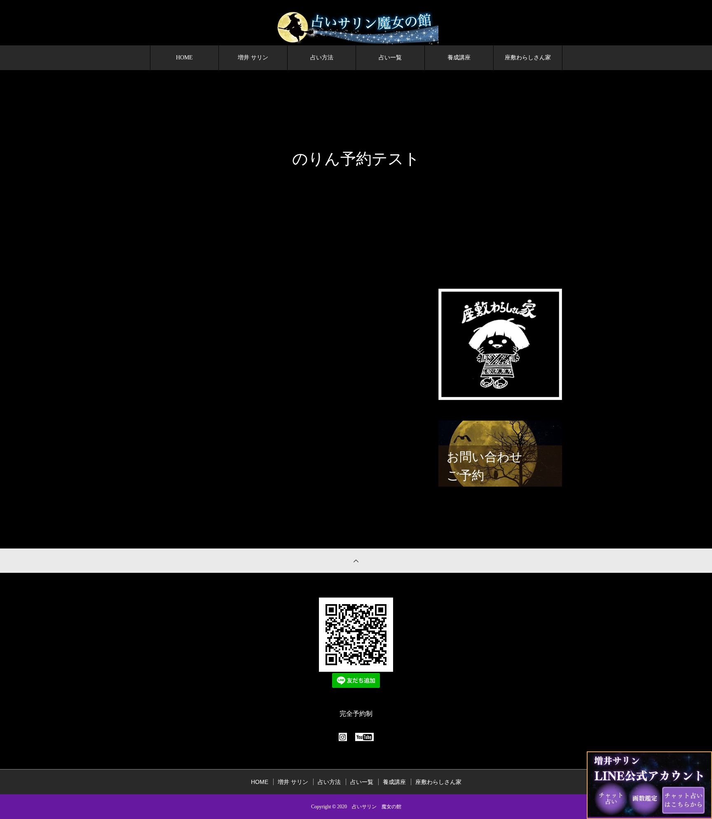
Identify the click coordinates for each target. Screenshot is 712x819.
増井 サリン (253, 57)
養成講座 (459, 57)
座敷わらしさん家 (528, 57)
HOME (184, 57)
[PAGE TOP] (356, 560)
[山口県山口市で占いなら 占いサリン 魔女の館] (356, 28)
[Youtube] (364, 737)
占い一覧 (390, 57)
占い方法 (321, 57)
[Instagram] (343, 737)
